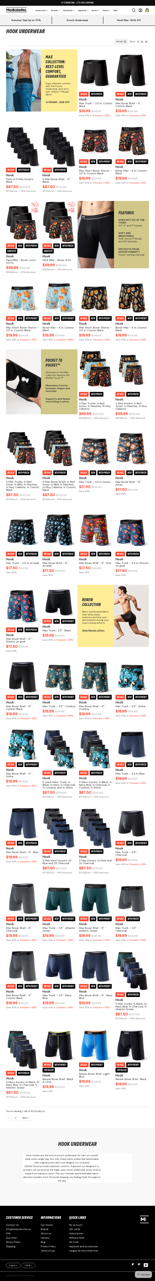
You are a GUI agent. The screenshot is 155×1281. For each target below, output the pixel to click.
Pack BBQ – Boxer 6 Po (57, 260)
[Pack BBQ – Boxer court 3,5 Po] (23, 222)
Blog (43, 1242)
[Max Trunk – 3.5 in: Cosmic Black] (95, 70)
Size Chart (11, 1237)
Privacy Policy (48, 1246)
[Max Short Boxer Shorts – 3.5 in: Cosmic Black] (95, 142)
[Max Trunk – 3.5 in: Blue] (132, 745)
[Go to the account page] (140, 10)
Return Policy (13, 1242)
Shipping (10, 1246)
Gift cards (74, 1229)
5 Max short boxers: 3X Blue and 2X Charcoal (57, 862)
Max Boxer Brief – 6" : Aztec (128, 483)
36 (146, 41)
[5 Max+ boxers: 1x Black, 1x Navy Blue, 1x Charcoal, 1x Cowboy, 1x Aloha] (95, 749)
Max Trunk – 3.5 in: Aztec (94, 482)
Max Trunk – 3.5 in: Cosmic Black (95, 105)
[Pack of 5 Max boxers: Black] (23, 146)
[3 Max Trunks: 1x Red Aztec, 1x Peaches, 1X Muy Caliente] (95, 370)
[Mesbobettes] (16, 10)
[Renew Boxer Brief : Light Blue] (95, 1045)
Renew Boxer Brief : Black (130, 1079)
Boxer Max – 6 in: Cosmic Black (131, 172)
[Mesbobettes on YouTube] (146, 1264)
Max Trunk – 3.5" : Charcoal (126, 853)
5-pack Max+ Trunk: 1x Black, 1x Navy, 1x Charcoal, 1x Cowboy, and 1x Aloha (59, 784)
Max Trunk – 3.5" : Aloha (130, 706)
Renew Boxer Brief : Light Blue (94, 1075)
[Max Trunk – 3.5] (59, 677)
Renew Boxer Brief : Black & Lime (58, 1080)
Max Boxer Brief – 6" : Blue (22, 852)
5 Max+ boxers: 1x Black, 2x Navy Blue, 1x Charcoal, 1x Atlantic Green (22, 1084)
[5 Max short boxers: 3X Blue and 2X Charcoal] (59, 827)
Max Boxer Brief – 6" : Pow (95, 563)
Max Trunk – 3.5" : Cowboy (59, 706)
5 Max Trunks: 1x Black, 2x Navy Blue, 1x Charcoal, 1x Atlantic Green (131, 1006)
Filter (119, 41)
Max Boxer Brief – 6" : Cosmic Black (128, 105)
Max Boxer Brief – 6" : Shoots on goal (19, 640)
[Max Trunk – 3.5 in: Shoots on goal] (132, 530)
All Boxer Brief (76, 1237)
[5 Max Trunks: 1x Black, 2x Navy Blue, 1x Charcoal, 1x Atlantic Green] (132, 971)
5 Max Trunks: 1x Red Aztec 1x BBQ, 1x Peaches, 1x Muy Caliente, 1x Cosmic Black (22, 486)
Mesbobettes (28, 1275)
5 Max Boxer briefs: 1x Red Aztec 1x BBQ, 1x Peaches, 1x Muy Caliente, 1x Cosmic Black (59, 486)
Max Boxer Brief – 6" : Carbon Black (19, 708)
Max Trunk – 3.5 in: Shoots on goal (131, 564)
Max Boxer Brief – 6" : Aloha (19, 775)
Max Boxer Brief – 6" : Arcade (56, 564)
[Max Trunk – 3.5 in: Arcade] (23, 530)
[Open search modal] (134, 10)
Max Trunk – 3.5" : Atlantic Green (59, 929)
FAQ (8, 1233)
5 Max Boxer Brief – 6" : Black (57, 180)
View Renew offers (93, 630)
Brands (44, 1229)
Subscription (76, 1233)
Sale (115, 10)
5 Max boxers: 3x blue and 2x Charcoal (95, 862)
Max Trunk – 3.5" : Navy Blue (57, 997)
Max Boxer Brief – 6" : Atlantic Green (92, 929)
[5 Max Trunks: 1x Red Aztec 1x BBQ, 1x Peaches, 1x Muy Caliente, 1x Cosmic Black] (23, 449)
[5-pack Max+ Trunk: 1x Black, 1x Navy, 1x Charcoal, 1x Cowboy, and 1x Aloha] (59, 749)
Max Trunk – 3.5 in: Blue (130, 773)
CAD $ (27, 1265)
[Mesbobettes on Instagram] (140, 1266)
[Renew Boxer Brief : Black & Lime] (59, 1045)
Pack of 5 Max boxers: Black (19, 180)
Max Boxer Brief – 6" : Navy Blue (95, 997)
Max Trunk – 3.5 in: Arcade (22, 563)
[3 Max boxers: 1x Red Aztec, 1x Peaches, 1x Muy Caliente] (132, 370)
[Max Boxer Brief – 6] (132, 70)
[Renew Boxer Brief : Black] (132, 1045)
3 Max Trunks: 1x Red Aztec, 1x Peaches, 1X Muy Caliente (95, 406)
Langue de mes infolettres (83, 1250)
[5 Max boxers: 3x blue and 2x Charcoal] (95, 827)
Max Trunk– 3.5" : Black (57, 630)
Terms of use (48, 1250)
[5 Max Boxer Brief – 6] (59, 146)
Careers (45, 1237)
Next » (25, 1117)
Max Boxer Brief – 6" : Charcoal (19, 929)
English (12, 1265)
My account (75, 1225)
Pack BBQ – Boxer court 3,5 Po (21, 261)
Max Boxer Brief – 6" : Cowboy (92, 708)
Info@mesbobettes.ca (18, 1229)
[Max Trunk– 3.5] (59, 601)
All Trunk (74, 1242)
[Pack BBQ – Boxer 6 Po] (59, 222)
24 (142, 41)
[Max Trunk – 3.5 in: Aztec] (95, 449)
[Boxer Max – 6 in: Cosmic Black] (132, 142)
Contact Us (12, 1225)
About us (46, 1233)
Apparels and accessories (83, 1246)
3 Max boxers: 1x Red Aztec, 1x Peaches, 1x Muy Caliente (131, 406)
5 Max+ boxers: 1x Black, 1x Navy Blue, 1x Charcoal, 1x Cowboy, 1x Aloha (95, 784)
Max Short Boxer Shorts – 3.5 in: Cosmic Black (95, 172)
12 (138, 41)
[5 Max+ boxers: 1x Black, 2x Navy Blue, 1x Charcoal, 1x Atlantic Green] (23, 1049)
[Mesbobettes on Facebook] (134, 1266)
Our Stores (47, 1225)
